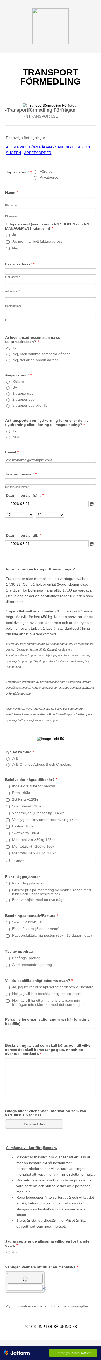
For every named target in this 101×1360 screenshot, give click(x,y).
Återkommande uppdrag (32, 964)
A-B (15, 758)
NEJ (15, 437)
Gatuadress (12, 276)
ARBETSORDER (37, 153)
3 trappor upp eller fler (30, 405)
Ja (14, 235)
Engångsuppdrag (26, 958)
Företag (46, 171)
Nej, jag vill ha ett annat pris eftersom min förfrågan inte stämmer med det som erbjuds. (49, 1002)
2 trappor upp (23, 399)
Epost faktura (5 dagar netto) (36, 929)
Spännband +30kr (26, 806)
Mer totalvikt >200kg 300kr (34, 853)
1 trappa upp (22, 393)
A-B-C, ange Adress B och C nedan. (41, 764)
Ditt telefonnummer (17, 486)
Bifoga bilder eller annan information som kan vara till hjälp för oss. (45, 1113)
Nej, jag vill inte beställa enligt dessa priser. (47, 994)
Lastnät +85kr (23, 826)
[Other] (12, 860)
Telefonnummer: (21, 474)
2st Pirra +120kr (25, 799)
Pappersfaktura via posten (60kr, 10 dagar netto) (52, 935)
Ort (7, 320)
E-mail (12, 452)
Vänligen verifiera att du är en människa (41, 1267)
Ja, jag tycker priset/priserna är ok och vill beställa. (53, 987)
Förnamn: (11, 205)
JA (14, 431)
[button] (92, 504)
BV (14, 387)
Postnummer (13, 305)
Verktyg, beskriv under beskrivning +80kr (45, 819)
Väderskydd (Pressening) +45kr (38, 813)
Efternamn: (12, 216)
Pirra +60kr (21, 793)
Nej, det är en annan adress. (35, 360)
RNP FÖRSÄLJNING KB (57, 1326)
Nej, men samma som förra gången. (42, 354)
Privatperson (50, 177)
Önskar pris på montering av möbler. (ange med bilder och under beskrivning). (51, 892)
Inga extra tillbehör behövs (34, 786)
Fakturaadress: (19, 264)
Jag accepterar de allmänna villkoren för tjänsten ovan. (48, 1243)
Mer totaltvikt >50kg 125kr (33, 840)
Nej (15, 248)
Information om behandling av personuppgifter (50, 1306)
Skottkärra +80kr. (26, 833)
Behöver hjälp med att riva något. (39, 900)
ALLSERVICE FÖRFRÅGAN (29, 147)
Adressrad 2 (13, 291)
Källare (18, 381)
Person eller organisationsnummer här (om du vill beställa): (48, 1021)
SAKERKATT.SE (68, 147)
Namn (11, 192)
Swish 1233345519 (28, 922)
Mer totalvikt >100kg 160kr (34, 846)
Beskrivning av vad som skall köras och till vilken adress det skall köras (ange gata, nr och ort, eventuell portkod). (49, 1049)
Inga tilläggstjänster (28, 883)
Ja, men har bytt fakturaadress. (37, 241)
